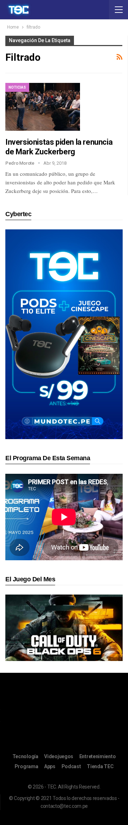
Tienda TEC (100, 766)
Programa (26, 766)
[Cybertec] (64, 334)
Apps (49, 766)
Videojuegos (58, 756)
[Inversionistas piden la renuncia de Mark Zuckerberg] (42, 107)
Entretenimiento (97, 756)
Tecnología (25, 756)
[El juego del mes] (64, 627)
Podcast (71, 766)
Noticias (17, 87)
